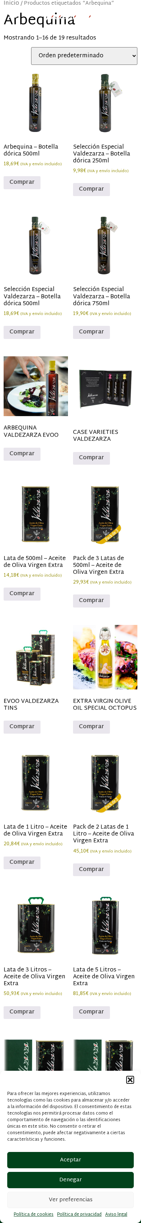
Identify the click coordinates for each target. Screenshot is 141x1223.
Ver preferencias (71, 1200)
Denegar (70, 1180)
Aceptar (70, 1160)
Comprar (22, 454)
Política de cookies (34, 1215)
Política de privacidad (79, 1215)
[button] (130, 1079)
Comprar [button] (22, 182)
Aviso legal (116, 1215)
